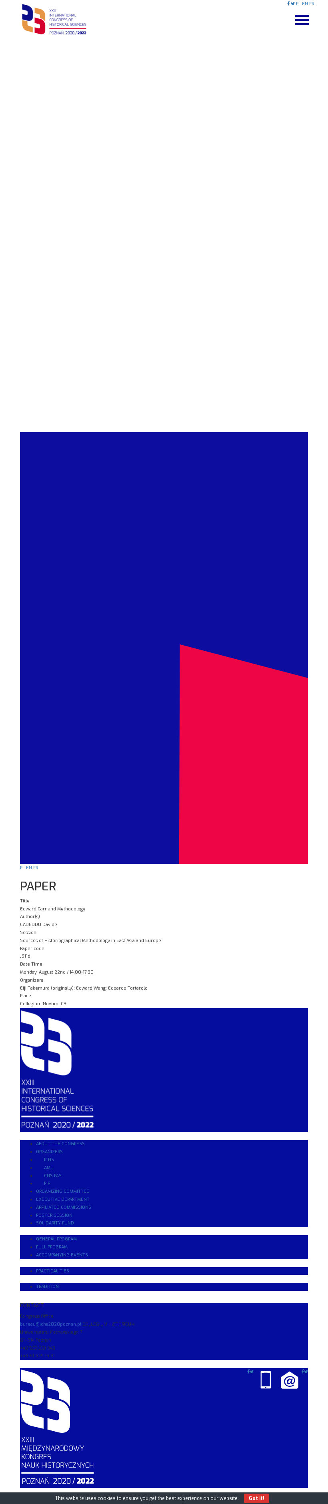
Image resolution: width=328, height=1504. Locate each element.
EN (305, 4)
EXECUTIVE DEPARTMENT (63, 1199)
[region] (164, 432)
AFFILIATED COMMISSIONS (63, 1207)
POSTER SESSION (54, 1215)
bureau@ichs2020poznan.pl (50, 1324)
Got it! (256, 1498)
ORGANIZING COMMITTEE (62, 1191)
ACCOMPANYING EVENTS (62, 1255)
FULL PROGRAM (52, 1247)
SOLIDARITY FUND (55, 1223)
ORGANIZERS (49, 1152)
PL (298, 4)
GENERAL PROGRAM (56, 1239)
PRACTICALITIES (52, 1271)
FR (311, 4)
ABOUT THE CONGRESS (60, 1144)
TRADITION (47, 1287)
